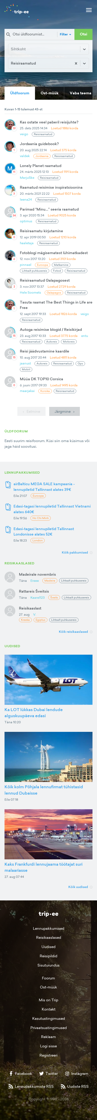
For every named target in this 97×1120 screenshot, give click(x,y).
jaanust (25, 363)
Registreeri (48, 1055)
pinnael (25, 264)
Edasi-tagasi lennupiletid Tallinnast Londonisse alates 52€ (44, 531)
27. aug (24, 614)
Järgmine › (64, 411)
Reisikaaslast (30, 608)
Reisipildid (48, 955)
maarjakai (27, 391)
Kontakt (48, 1009)
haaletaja (27, 243)
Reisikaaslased (48, 937)
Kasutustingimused (48, 1018)
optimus (26, 221)
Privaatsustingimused (48, 1027)
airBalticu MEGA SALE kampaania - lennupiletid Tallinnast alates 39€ (44, 486)
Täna (23, 580)
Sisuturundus (48, 965)
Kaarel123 (37, 597)
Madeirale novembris (37, 574)
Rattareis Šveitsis (34, 591)
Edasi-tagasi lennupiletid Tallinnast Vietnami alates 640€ (52, 509)
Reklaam (48, 1036)
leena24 (26, 199)
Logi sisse (48, 1045)
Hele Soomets (30, 292)
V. (34, 614)
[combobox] (11, 63)
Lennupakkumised (48, 928)
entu (84, 336)
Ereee (34, 580)
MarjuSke (27, 177)
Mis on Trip (48, 999)
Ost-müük (48, 987)
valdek (25, 156)
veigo (24, 134)
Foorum (48, 978)
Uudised (48, 946)
